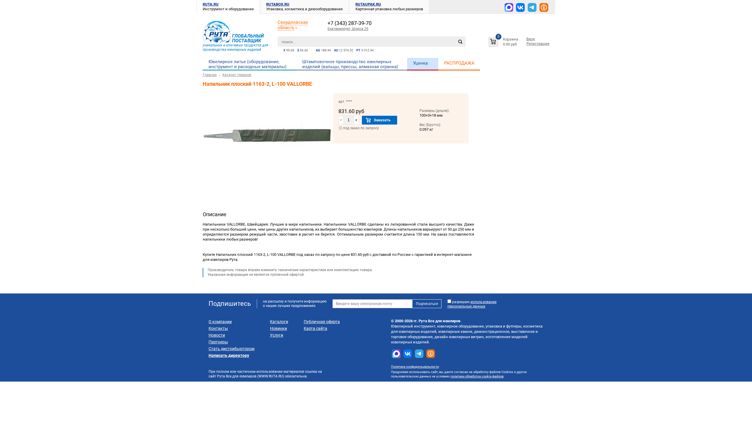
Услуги (276, 335)
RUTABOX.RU (277, 4)
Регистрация (537, 43)
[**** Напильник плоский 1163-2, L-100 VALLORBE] (268, 175)
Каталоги (279, 321)
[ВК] (520, 7)
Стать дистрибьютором (231, 348)
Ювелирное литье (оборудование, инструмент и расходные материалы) (247, 64)
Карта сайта (315, 328)
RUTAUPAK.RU (368, 4)
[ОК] (543, 7)
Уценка (420, 63)
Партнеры (218, 342)
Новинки (278, 328)
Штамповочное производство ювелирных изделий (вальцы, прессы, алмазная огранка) (350, 64)
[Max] (508, 7)
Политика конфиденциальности (415, 367)
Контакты (218, 328)
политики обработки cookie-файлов (477, 376)
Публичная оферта (322, 321)
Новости (217, 335)
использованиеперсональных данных (471, 304)
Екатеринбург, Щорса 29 (348, 29)
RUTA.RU (211, 4)
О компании (220, 321)
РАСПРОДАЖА (459, 63)
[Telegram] (532, 7)
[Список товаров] (504, 43)
